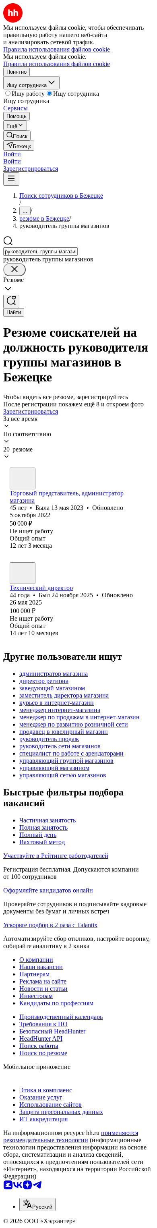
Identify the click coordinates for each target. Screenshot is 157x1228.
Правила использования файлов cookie (56, 63)
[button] (12, 154)
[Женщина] (22, 478)
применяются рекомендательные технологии (70, 1136)
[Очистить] (14, 269)
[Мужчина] (22, 573)
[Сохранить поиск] (11, 301)
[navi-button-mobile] (11, 179)
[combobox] (40, 251)
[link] (17, 135)
